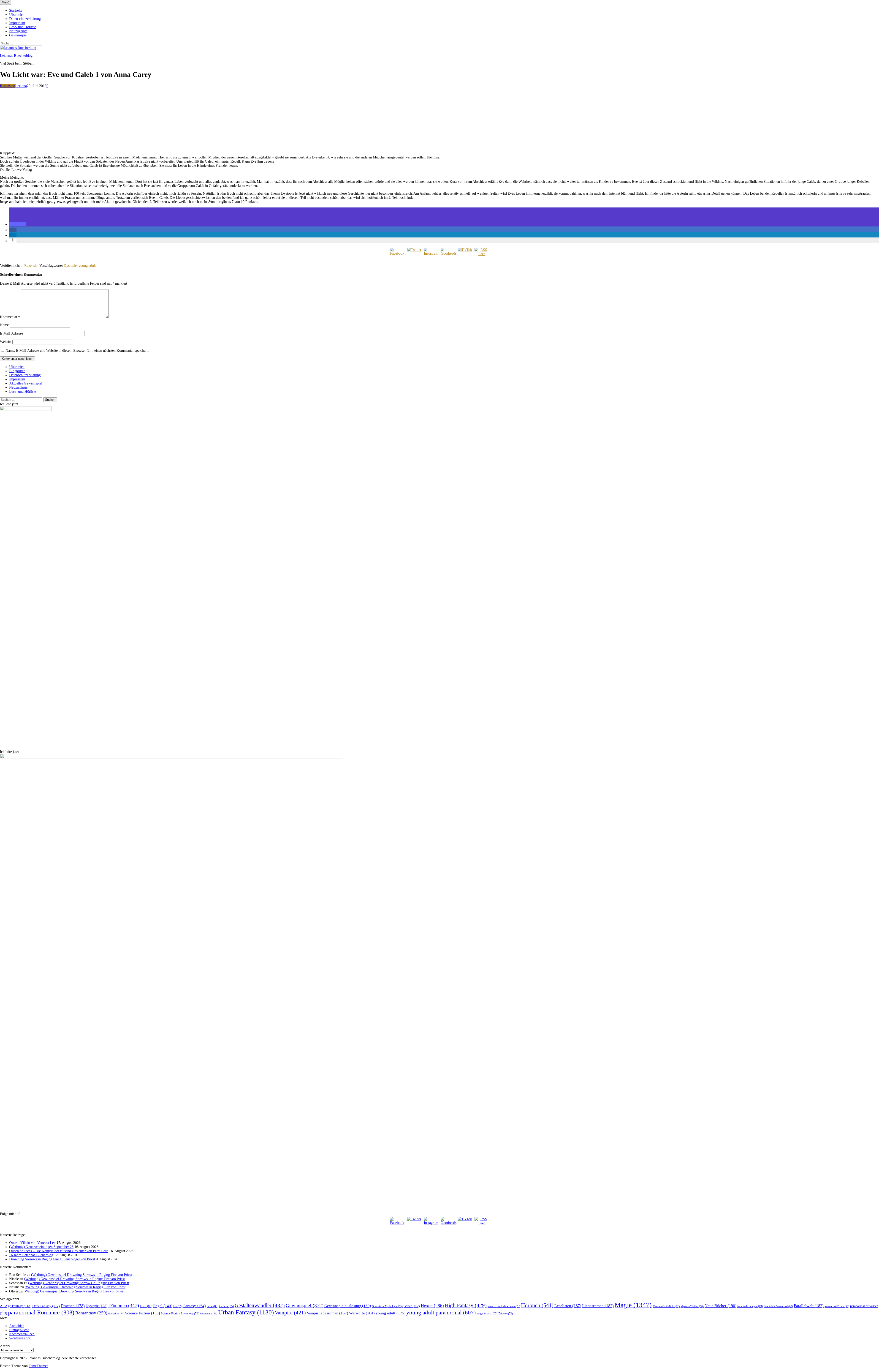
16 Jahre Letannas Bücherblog (31, 1255)
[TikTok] (465, 255)
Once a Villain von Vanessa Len (32, 1243)
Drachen (73, 1305)
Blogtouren (17, 371)
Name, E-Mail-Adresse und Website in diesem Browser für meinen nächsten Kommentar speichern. (77, 350)
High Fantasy (466, 1305)
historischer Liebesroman (504, 1306)
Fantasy (194, 1306)
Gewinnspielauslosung (347, 1306)
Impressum (17, 23)
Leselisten (567, 1305)
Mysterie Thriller (692, 1306)
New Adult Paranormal (778, 1306)
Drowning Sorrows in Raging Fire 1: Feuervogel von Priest (52, 1259)
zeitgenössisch (487, 1313)
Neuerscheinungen (750, 1306)
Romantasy (91, 1312)
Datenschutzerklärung (25, 19)
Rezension (7, 86)
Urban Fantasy (246, 1312)
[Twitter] (414, 255)
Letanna (21, 86)
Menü (5, 2)
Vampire (290, 1313)
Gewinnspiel (18, 35)
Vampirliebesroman (327, 1313)
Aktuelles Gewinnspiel (25, 383)
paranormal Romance (41, 1312)
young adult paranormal (441, 1312)
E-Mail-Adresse (11, 333)
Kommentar (10, 317)
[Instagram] (431, 255)
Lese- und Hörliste (22, 27)
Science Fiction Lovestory (180, 1313)
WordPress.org (19, 1338)
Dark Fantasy (46, 1306)
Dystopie (70, 265)
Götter (412, 1306)
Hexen (432, 1305)
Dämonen (123, 1305)
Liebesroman (598, 1305)
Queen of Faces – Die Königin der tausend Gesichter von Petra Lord (58, 1251)
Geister (226, 1306)
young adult (87, 265)
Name (4, 325)
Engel (162, 1306)
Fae (177, 1306)
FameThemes (38, 1366)
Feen (212, 1306)
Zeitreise (505, 1313)
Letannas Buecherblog (16, 55)
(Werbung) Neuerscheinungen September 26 (41, 1247)
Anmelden (16, 1326)
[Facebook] (397, 255)
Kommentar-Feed (22, 1334)
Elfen (146, 1306)
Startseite (15, 10)
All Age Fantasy (15, 1306)
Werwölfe (362, 1313)
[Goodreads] (448, 255)
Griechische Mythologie (387, 1306)
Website (5, 342)
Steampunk (208, 1313)
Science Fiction (142, 1313)
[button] (17, 224)
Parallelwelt (809, 1305)
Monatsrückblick (666, 1306)
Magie (633, 1304)
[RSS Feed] (482, 255)
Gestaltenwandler (260, 1305)
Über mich (16, 14)
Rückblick (116, 1313)
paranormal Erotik (837, 1306)
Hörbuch (537, 1305)
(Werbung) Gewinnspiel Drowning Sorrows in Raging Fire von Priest (81, 1275)
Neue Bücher (720, 1305)
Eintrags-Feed (19, 1330)
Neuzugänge (18, 31)
